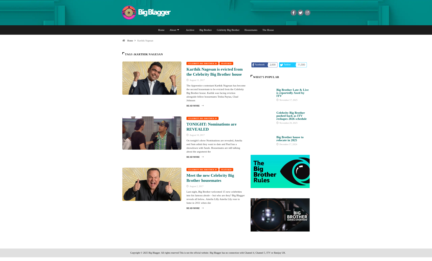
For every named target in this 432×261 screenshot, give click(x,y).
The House (268, 30)
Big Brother (205, 30)
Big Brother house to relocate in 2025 (290, 138)
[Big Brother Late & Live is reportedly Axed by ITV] (262, 93)
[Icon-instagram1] (307, 13)
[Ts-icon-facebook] (294, 13)
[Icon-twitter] (301, 13)
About (173, 30)
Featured (226, 64)
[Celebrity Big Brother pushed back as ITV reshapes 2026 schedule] (262, 116)
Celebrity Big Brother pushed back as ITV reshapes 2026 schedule (291, 115)
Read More (193, 105)
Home (161, 30)
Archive (190, 30)
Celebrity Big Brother (228, 30)
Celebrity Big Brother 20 (202, 64)
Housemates (251, 30)
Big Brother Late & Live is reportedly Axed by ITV (292, 93)
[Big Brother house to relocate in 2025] (262, 139)
